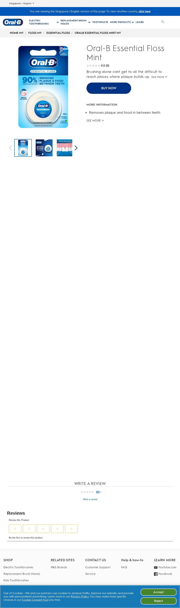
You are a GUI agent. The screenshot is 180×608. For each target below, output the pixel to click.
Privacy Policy (80, 596)
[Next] (76, 148)
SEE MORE (93, 120)
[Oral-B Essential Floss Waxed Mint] (23, 148)
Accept (158, 592)
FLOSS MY (35, 33)
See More (157, 77)
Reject (158, 601)
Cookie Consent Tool (35, 599)
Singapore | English (20, 3)
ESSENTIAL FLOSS (58, 33)
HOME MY (17, 33)
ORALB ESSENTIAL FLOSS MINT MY (98, 33)
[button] (15, 529)
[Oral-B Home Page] (13, 22)
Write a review (90, 499)
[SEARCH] (162, 22)
